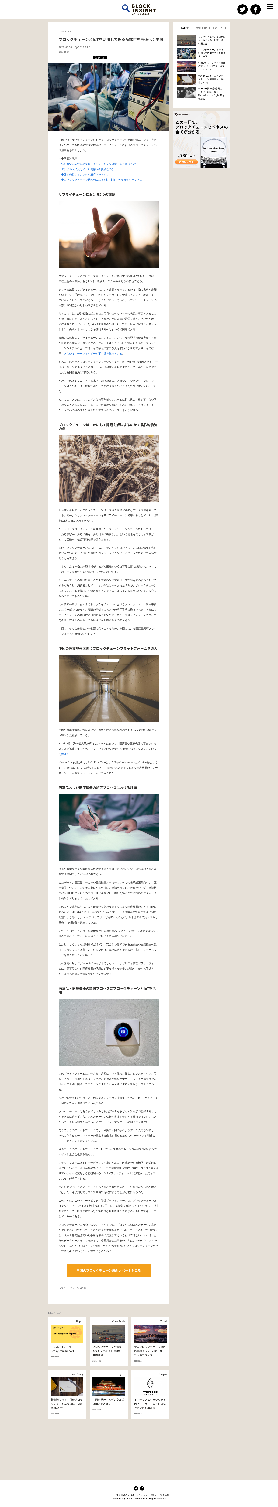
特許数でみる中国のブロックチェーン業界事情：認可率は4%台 (98, 164)
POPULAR (201, 28)
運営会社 (164, 1495)
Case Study (65, 31)
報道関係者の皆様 (125, 1495)
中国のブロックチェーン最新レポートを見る (109, 1270)
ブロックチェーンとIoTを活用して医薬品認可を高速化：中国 (211, 53)
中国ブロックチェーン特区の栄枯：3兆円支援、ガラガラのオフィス (101, 179)
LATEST (185, 28)
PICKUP (217, 28)
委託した (66, 754)
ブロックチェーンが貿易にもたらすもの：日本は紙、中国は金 (211, 40)
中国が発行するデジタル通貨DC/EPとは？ (86, 174)
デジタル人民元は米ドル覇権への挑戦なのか (87, 169)
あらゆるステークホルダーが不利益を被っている (93, 353)
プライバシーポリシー (147, 1495)
